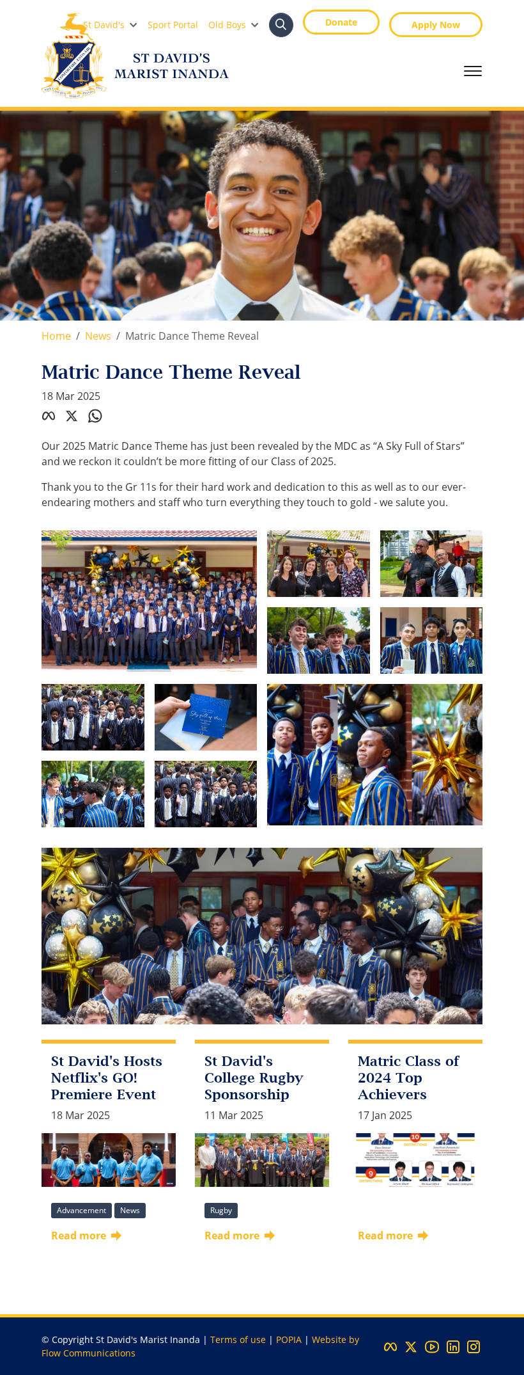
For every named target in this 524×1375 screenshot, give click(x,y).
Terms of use (238, 1339)
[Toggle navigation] (473, 71)
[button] (110, 24)
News (98, 336)
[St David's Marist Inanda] (135, 56)
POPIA (289, 1339)
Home (56, 336)
